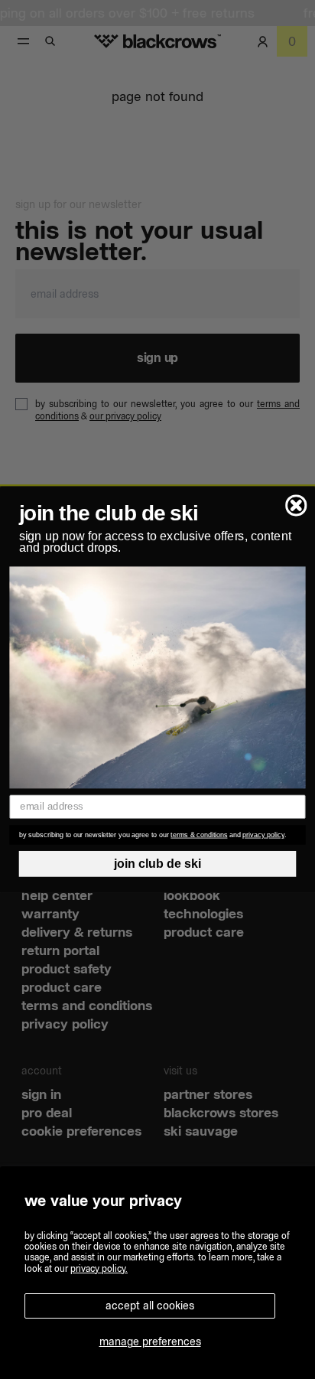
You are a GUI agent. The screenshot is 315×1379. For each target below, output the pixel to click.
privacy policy (263, 835)
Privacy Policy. (99, 1268)
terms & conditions (198, 835)
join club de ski (158, 863)
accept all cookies (150, 1305)
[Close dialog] (296, 505)
